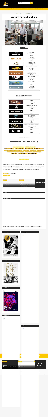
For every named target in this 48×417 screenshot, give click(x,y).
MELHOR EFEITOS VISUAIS (37, 151)
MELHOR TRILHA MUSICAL (10, 151)
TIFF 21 (30, 8)
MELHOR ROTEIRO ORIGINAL (29, 148)
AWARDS (21, 13)
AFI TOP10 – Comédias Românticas (10, 366)
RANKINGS (21, 180)
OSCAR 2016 (10, 173)
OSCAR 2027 (12, 8)
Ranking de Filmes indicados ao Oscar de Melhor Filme (26, 185)
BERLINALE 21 (41, 8)
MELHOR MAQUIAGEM (40, 150)
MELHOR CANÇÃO (14, 153)
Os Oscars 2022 (22, 366)
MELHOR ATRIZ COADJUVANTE (19, 148)
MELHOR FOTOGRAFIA (19, 150)
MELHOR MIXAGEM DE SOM (20, 151)
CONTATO (6, 8)
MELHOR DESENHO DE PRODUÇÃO (9, 150)
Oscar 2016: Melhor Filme (27, 13)
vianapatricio (5, 365)
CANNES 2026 (24, 8)
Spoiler (5, 183)
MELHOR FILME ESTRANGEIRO (32, 153)
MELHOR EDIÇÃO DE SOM (28, 151)
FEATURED (14, 173)
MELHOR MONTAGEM (33, 150)
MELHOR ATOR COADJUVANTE (9, 148)
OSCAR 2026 (18, 8)
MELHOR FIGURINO (26, 150)
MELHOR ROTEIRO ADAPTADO (38, 148)
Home (17, 13)
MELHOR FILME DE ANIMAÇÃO (22, 153)
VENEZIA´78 (35, 8)
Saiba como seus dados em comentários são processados (31, 226)
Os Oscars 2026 (7, 184)
